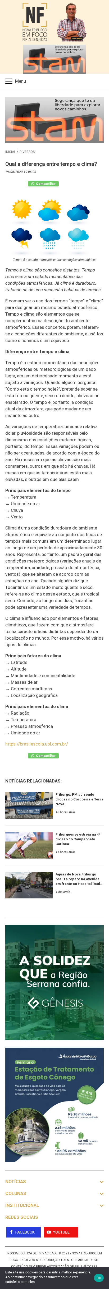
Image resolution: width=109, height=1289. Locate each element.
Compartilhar (45, 184)
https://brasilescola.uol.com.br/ (36, 744)
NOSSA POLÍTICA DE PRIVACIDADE (32, 1253)
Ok (99, 1278)
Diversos (27, 152)
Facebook (25, 1232)
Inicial (10, 152)
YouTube (61, 1232)
